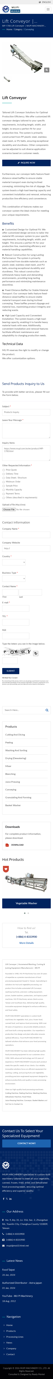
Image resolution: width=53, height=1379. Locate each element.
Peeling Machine (25, 1093)
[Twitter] (7, 1199)
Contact (10, 1354)
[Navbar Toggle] (48, 9)
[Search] (47, 710)
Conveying (29, 30)
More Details (26, 943)
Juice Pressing (12, 782)
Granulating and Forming (18, 797)
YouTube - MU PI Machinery (17, 1296)
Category (18, 30)
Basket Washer (13, 805)
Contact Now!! (27, 1143)
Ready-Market (38, 1374)
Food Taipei (8, 1269)
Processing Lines (14, 1337)
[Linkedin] (10, 1199)
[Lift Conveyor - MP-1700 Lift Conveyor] (46, 70)
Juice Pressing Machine (14, 1100)
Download (17, 844)
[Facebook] (3, 1199)
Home (9, 30)
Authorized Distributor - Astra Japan (22, 1282)
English (46, 2)
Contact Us (18, 1104)
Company (11, 1348)
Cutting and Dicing (15, 735)
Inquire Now (28, 163)
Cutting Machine (11, 1093)
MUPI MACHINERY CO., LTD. (33, 1368)
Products (11, 1331)
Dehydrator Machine (13, 1097)
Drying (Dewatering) (15, 758)
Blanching (10, 774)
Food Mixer (26, 1097)
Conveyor (28, 1100)
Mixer (8, 766)
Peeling (9, 742)
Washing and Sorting (16, 750)
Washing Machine (40, 1093)
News (9, 1343)
